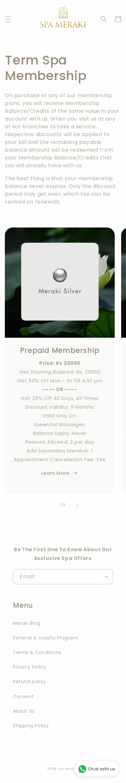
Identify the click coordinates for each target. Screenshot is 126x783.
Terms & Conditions (37, 652)
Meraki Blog (26, 623)
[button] (8, 19)
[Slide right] (77, 504)
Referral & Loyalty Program (45, 638)
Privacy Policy (29, 667)
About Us (24, 711)
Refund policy (29, 681)
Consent (23, 696)
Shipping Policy (31, 725)
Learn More (55, 473)
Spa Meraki (67, 769)
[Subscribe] (106, 576)
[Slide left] (49, 504)
